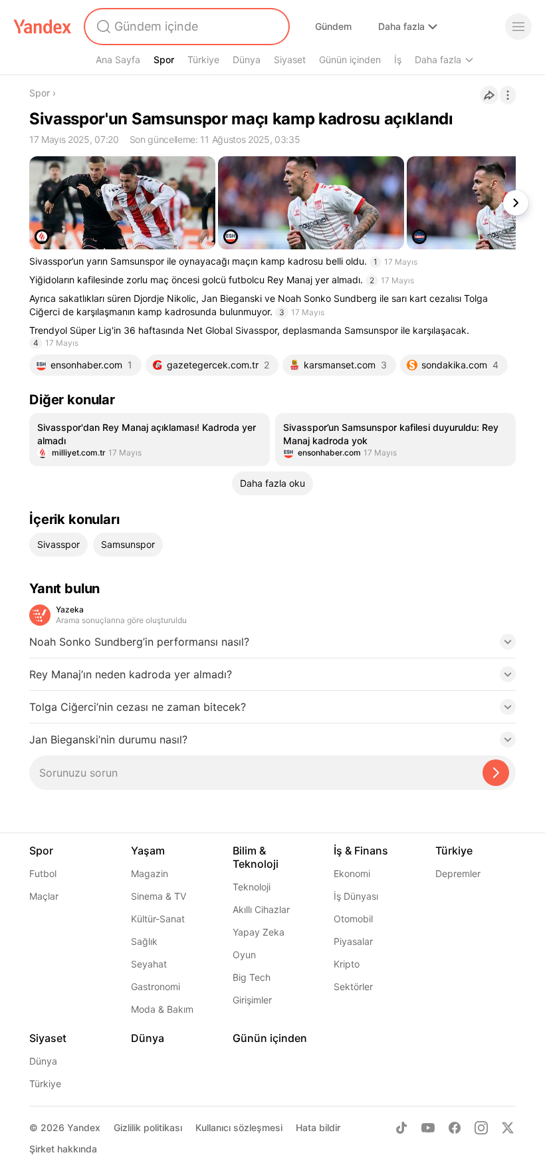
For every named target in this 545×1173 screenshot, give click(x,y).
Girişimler (252, 999)
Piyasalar (353, 941)
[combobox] (185, 26)
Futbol (42, 873)
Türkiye (203, 59)
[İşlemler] (508, 95)
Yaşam (148, 850)
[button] (272, 646)
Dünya (247, 59)
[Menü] (518, 26)
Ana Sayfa (118, 59)
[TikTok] (401, 1127)
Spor (164, 59)
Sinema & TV (158, 896)
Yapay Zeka (258, 932)
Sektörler (353, 986)
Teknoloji (252, 886)
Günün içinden (350, 59)
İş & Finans (361, 850)
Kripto (347, 964)
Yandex (83, 1127)
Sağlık (144, 941)
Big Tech (252, 977)
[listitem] (149, 439)
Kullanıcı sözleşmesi (238, 1127)
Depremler (458, 873)
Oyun (244, 954)
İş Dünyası (356, 896)
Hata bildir (318, 1127)
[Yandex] (42, 26)
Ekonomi (352, 873)
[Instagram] (481, 1127)
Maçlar (43, 896)
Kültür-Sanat (158, 918)
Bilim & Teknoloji (255, 857)
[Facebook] (454, 1127)
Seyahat (149, 964)
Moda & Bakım (162, 1009)
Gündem (333, 26)
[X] (507, 1127)
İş (397, 59)
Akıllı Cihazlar (261, 909)
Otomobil (353, 918)
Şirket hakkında (63, 1148)
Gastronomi (155, 986)
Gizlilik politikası (148, 1127)
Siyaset (290, 59)
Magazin (149, 873)
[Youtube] (428, 1127)
